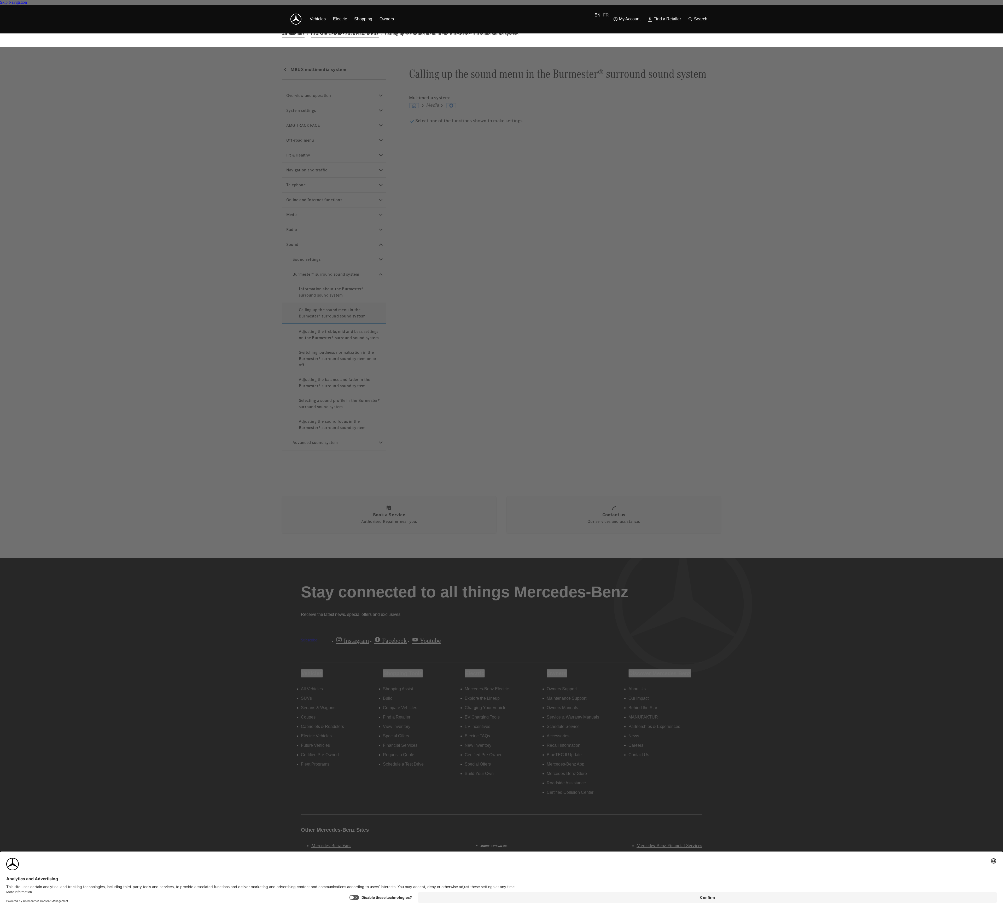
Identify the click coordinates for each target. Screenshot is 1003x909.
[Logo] (295, 19)
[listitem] (317, 19)
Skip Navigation (13, 2)
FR (606, 15)
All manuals (293, 34)
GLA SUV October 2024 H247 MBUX (345, 34)
